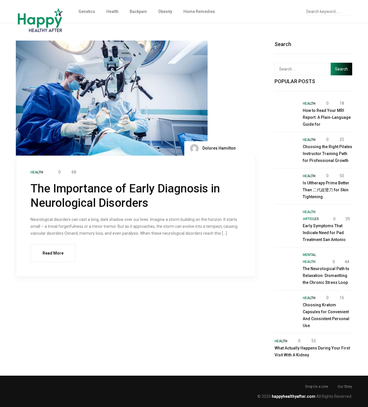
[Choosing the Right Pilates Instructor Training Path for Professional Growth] (286, 147)
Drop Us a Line (316, 387)
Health (112, 11)
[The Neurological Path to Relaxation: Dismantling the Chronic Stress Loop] (286, 262)
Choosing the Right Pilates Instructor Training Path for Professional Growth (327, 153)
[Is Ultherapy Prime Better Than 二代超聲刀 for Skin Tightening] (286, 183)
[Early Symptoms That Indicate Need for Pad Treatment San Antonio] (286, 220)
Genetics (86, 11)
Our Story (345, 387)
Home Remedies (199, 11)
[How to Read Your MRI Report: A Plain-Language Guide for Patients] (286, 111)
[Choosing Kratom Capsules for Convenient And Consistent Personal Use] (286, 305)
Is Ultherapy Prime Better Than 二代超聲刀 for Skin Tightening (326, 190)
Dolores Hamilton (219, 148)
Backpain (138, 11)
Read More (53, 253)
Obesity (165, 11)
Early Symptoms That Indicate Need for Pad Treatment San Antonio (324, 232)
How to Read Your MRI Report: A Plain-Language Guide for (327, 117)
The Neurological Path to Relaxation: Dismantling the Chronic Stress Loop (326, 275)
